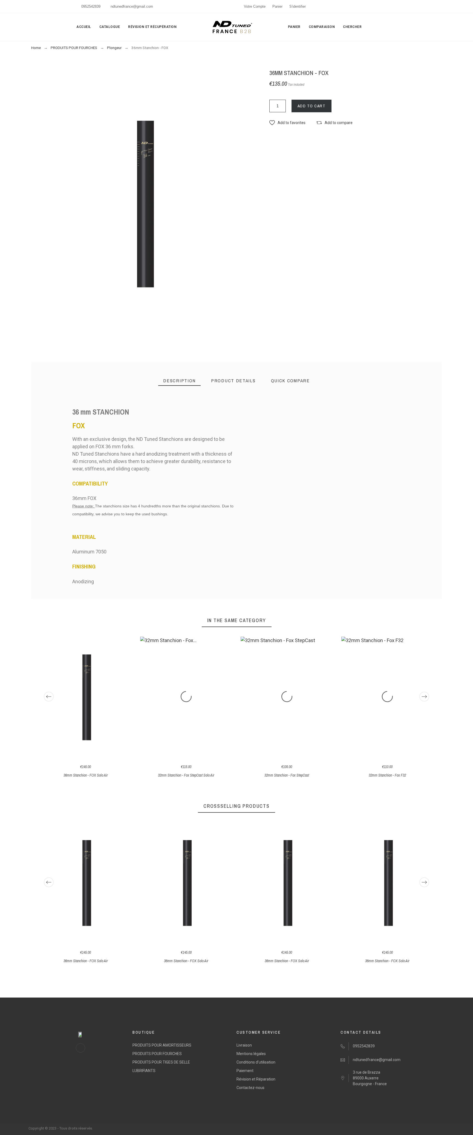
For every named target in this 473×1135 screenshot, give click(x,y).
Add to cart (312, 106)
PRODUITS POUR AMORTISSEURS (161, 1045)
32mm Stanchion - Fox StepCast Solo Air (186, 775)
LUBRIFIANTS (143, 1070)
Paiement (244, 1070)
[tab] (179, 381)
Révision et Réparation (255, 1079)
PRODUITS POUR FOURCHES (157, 1053)
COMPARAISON (322, 27)
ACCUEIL (83, 27)
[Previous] (49, 697)
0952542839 (90, 6)
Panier (277, 6)
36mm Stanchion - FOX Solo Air (86, 775)
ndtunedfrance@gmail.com (132, 6)
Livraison (244, 1045)
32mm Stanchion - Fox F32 (387, 775)
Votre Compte (255, 6)
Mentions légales (251, 1053)
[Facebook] (80, 1048)
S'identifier (297, 6)
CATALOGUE (109, 27)
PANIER (294, 27)
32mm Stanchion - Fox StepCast (286, 775)
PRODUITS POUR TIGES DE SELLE (161, 1062)
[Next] (424, 697)
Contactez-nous (250, 1087)
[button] (287, 123)
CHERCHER (352, 27)
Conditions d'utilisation (255, 1062)
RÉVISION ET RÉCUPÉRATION (152, 27)
